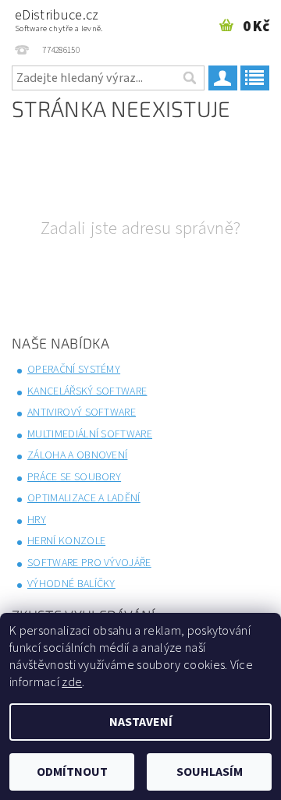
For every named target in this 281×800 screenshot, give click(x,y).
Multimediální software (89, 434)
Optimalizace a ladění (83, 498)
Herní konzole (66, 541)
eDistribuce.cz (59, 19)
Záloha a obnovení (77, 455)
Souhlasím (209, 772)
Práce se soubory (74, 477)
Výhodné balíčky (71, 584)
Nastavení (141, 722)
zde (72, 682)
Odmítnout (72, 772)
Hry (36, 520)
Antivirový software (81, 412)
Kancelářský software (87, 391)
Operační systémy (73, 369)
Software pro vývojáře (89, 563)
